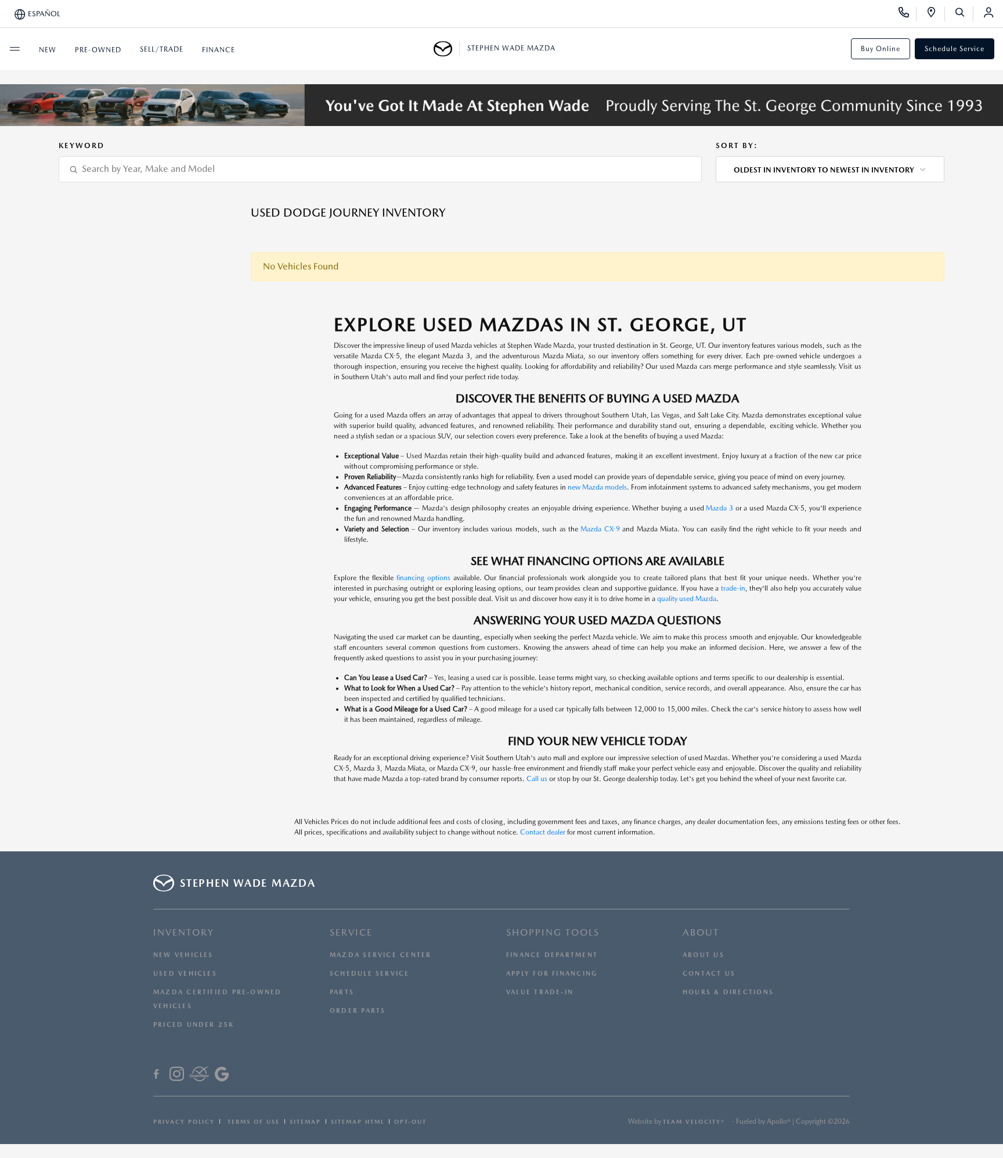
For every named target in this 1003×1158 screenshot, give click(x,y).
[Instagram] (176, 1076)
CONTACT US (709, 973)
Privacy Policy (184, 1121)
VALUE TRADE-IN (539, 992)
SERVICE (351, 932)
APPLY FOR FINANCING (551, 973)
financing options (423, 578)
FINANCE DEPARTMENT (552, 955)
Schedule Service (954, 49)
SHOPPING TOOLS (553, 932)
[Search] (963, 13)
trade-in (733, 588)
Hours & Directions (728, 992)
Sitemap (305, 1121)
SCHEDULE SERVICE (370, 973)
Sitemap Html (357, 1121)
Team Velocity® (694, 1121)
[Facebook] (156, 1076)
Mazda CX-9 (599, 529)
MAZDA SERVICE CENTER (380, 955)
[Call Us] (908, 14)
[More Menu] (14, 49)
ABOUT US (703, 955)
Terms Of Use (252, 1121)
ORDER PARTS (357, 1011)
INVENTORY (183, 932)
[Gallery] (501, 105)
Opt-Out (410, 1121)
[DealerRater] (199, 1076)
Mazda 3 (719, 508)
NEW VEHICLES (183, 955)
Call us (536, 779)
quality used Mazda (686, 599)
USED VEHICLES (185, 973)
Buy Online (880, 49)
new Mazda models (597, 487)
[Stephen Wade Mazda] (447, 48)
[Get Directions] (935, 13)
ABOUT (701, 932)
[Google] (222, 1076)
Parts (342, 992)
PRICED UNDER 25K (193, 1024)
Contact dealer (542, 832)
